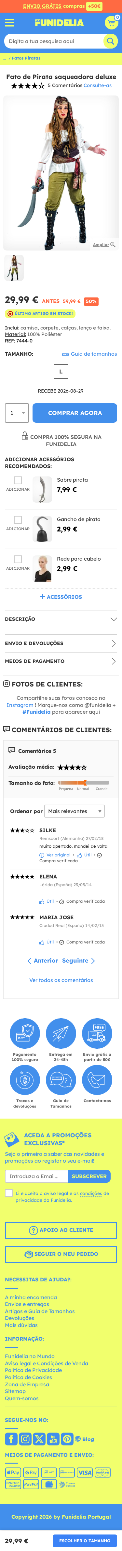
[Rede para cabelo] (42, 568)
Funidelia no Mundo (30, 1356)
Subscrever (89, 1176)
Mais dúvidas (21, 1325)
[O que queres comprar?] (9, 23)
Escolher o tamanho (85, 1540)
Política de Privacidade (33, 1370)
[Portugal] (11, 1440)
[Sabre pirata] (42, 489)
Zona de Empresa (27, 1384)
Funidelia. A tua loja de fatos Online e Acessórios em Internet (59, 22)
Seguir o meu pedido (65, 1254)
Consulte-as (98, 85)
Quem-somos (22, 1398)
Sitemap (15, 1391)
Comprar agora (75, 413)
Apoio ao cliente (65, 1230)
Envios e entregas (27, 1304)
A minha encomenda (31, 1297)
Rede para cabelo (79, 558)
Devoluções (19, 1318)
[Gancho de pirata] (42, 529)
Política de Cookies (28, 1377)
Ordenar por (26, 811)
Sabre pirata (72, 479)
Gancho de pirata (79, 519)
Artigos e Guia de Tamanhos (40, 1311)
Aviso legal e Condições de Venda (46, 1363)
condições (91, 1193)
